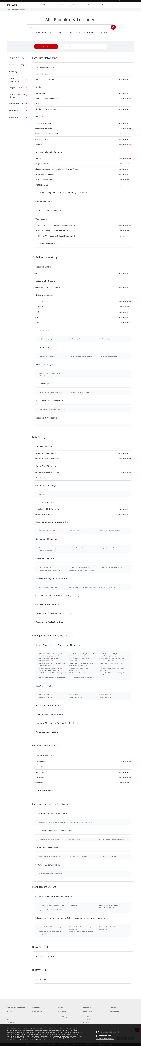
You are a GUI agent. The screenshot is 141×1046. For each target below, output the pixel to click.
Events (59, 32)
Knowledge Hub (87, 1019)
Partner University (62, 1017)
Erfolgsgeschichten (74, 32)
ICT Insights (105, 32)
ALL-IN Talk (86, 1022)
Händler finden (36, 1014)
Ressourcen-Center (88, 1014)
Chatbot (34, 1017)
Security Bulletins (113, 1014)
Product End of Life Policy (42, 32)
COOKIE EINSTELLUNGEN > (105, 1039)
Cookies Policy (40, 1040)
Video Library (90, 32)
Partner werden (62, 1011)
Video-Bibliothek (87, 1017)
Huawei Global (11, 1022)
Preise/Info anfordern (37, 1011)
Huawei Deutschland (114, 1011)
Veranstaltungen (11, 1017)
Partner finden (61, 1014)
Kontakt (9, 1019)
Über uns (9, 1011)
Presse (8, 1014)
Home (8, 9)
